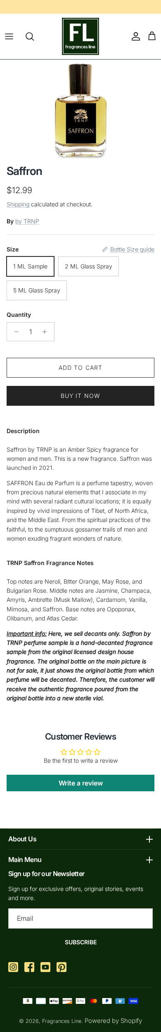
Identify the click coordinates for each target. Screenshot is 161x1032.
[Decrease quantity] (14, 332)
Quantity (19, 314)
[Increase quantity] (47, 332)
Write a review (81, 783)
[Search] (34, 36)
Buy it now (80, 395)
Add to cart (80, 367)
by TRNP (27, 221)
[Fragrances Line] (80, 36)
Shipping (18, 204)
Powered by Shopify (113, 1021)
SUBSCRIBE (81, 942)
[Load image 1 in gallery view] (80, 110)
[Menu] (9, 36)
